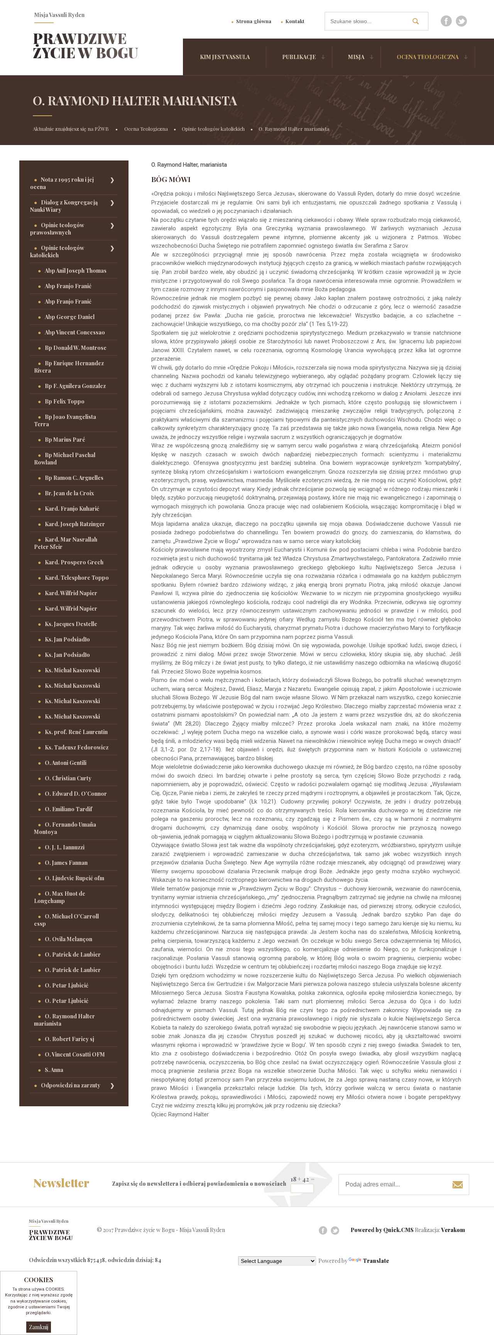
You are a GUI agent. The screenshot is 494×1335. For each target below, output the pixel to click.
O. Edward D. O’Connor (76, 793)
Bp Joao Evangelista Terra (65, 420)
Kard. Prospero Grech (74, 562)
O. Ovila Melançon (68, 939)
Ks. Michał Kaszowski (72, 670)
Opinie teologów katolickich (213, 128)
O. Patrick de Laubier (73, 954)
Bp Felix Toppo (65, 401)
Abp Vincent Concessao (75, 332)
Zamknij (38, 1327)
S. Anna (54, 1069)
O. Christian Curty (68, 778)
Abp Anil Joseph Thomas (76, 270)
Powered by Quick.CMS (382, 1230)
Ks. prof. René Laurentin (76, 732)
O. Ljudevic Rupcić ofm (74, 878)
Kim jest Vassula (225, 57)
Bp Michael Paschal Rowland (64, 458)
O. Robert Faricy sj (69, 1039)
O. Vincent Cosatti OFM (75, 1054)
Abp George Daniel (70, 317)
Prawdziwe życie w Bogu (85, 45)
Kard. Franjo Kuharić (72, 508)
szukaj (418, 21)
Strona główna (253, 21)
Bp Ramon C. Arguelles (74, 477)
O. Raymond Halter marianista (294, 128)
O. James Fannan (66, 862)
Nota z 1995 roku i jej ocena (62, 183)
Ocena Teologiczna (427, 57)
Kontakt (295, 21)
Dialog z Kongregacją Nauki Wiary (64, 206)
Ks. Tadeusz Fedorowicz (76, 747)
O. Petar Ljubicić (66, 985)
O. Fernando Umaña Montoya (65, 828)
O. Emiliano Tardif (68, 809)
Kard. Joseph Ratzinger (75, 524)
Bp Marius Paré (65, 439)
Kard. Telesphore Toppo (77, 577)
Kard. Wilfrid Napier (71, 593)
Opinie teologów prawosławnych (57, 228)
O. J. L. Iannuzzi (65, 847)
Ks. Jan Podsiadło (67, 639)
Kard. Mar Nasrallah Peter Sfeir (65, 543)
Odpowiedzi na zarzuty (70, 1085)
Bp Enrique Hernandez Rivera (69, 366)
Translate (376, 1260)
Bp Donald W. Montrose (76, 347)
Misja (356, 57)
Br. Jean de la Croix (69, 493)
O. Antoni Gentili (65, 762)
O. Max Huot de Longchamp (59, 897)
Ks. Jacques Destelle (71, 624)
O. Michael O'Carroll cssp (66, 920)
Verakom (453, 1230)
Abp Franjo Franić (68, 286)
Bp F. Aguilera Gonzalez (75, 386)
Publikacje (299, 57)
